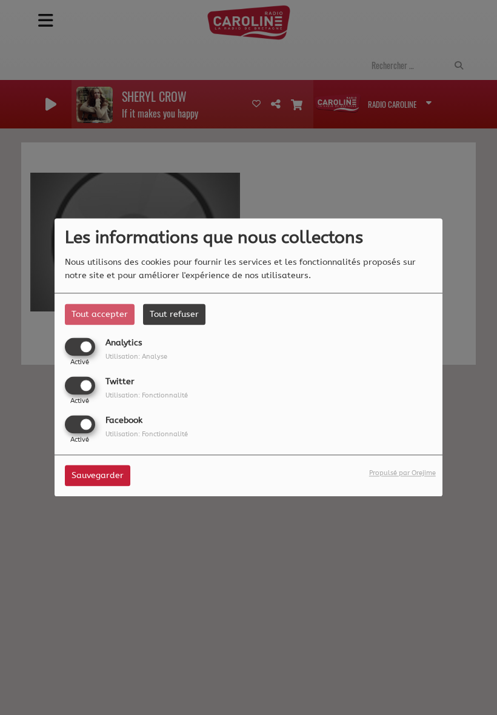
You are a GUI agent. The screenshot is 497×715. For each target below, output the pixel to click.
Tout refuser (174, 314)
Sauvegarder (98, 476)
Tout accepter (100, 314)
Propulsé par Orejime (402, 473)
